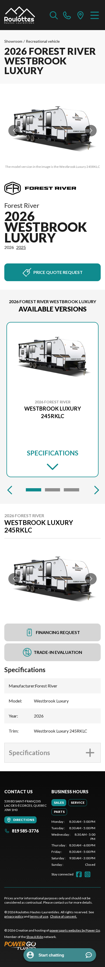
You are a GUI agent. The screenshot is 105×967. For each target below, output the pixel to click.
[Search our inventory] (54, 15)
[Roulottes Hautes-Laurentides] (19, 15)
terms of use (39, 916)
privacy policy (13, 916)
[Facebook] (79, 874)
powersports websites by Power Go (75, 930)
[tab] (58, 802)
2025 (21, 247)
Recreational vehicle (43, 41)
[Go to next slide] (91, 130)
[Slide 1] (33, 489)
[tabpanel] (73, 843)
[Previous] (9, 489)
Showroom (13, 41)
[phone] (67, 15)
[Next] (95, 489)
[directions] (80, 15)
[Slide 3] (71, 489)
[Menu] (95, 15)
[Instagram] (87, 874)
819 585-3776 (25, 830)
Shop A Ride (34, 937)
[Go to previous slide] (14, 130)
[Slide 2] (52, 489)
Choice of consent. (63, 916)
